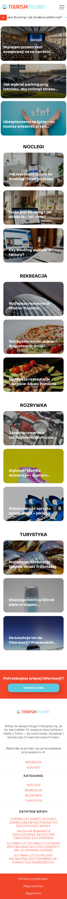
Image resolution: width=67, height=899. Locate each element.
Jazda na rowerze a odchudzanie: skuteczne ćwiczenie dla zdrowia (31, 435)
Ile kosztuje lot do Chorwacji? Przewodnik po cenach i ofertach (31, 640)
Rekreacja (33, 276)
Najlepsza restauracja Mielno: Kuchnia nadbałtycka (29, 306)
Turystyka (33, 534)
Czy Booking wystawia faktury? (30, 252)
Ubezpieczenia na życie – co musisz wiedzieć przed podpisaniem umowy (29, 124)
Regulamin (33, 893)
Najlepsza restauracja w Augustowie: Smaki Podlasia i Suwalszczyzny (32, 344)
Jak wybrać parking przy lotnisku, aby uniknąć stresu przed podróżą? (29, 87)
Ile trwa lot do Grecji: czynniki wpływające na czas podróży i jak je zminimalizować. (33, 847)
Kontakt (33, 768)
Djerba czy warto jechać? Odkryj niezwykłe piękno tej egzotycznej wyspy (33, 822)
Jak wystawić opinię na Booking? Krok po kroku (31, 176)
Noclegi (33, 147)
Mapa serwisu (33, 886)
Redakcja (33, 762)
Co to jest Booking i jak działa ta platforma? (30, 214)
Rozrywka (33, 405)
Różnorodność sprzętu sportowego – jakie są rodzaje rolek (30, 511)
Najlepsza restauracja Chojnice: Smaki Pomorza (32, 381)
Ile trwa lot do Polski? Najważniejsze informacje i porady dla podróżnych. (33, 859)
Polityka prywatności (33, 879)
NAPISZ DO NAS (33, 687)
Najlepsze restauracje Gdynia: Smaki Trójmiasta (32, 564)
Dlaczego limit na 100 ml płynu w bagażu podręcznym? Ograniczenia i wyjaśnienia (31, 602)
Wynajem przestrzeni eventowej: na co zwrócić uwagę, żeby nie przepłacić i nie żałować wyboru (29, 49)
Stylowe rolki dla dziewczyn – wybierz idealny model (28, 473)
